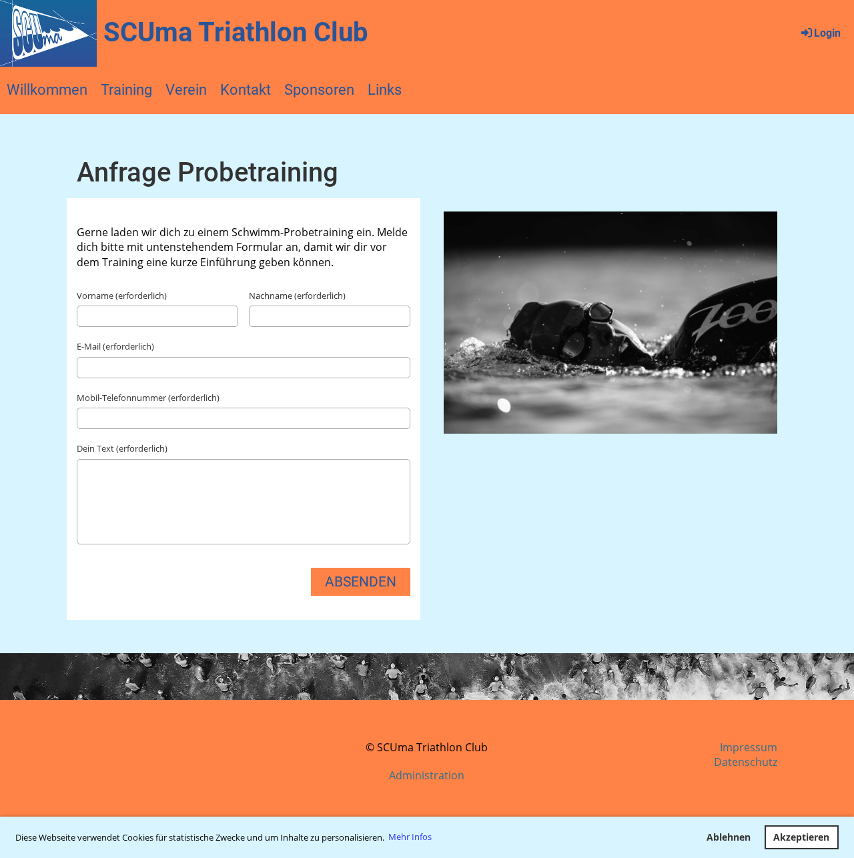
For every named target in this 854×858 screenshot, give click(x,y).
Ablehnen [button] (729, 837)
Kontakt (245, 89)
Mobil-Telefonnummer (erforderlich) (148, 398)
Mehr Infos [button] (410, 837)
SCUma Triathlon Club (235, 32)
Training (126, 89)
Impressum (748, 747)
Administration (426, 775)
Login (827, 33)
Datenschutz (745, 762)
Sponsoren (319, 89)
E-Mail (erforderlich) (115, 346)
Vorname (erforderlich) (122, 296)
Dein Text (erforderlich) (122, 448)
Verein (186, 89)
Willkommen (47, 89)
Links (385, 89)
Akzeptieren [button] (801, 837)
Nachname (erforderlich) (297, 296)
